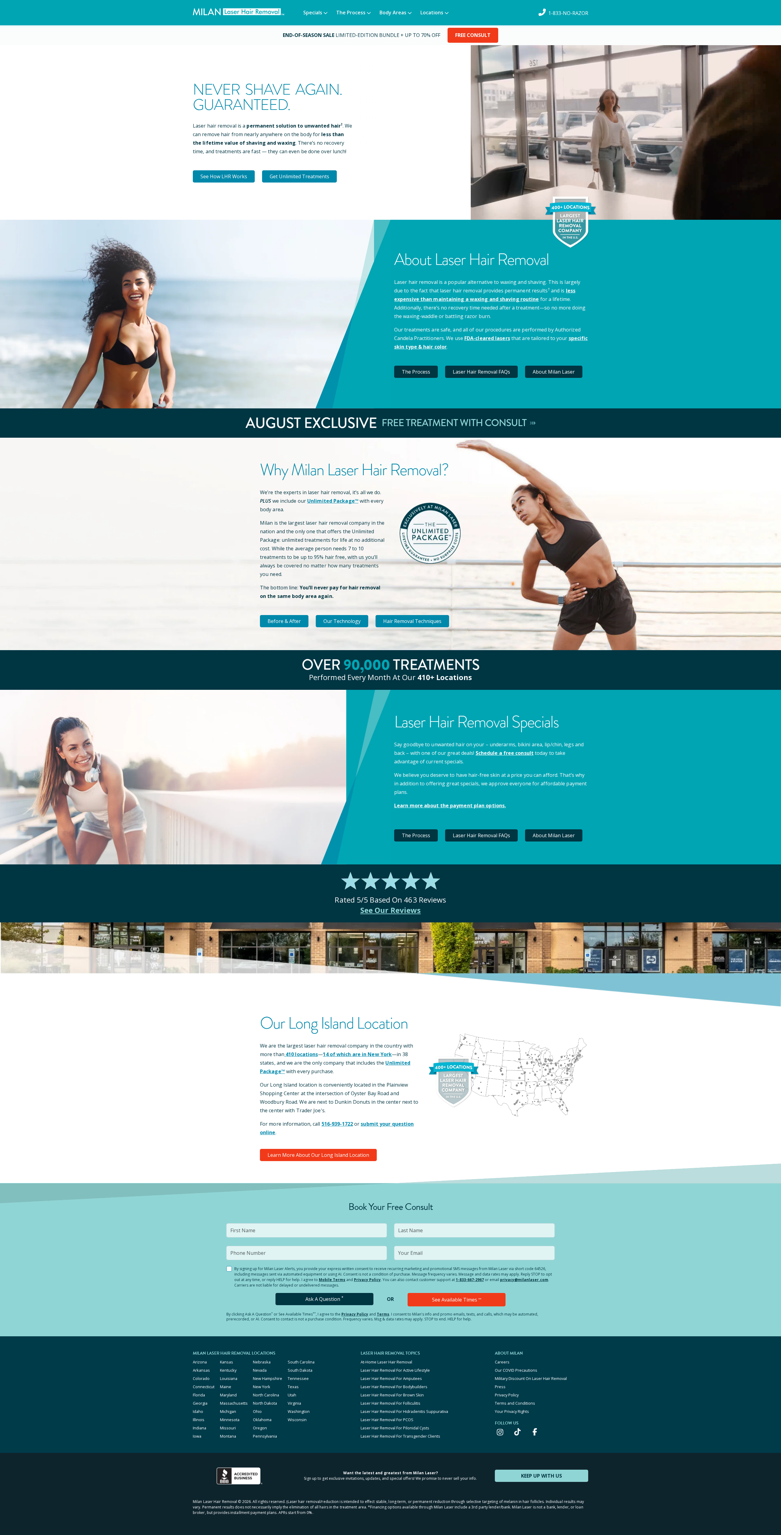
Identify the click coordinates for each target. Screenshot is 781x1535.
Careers (502, 1362)
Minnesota (229, 1419)
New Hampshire (267, 1378)
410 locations (302, 1054)
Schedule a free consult (505, 753)
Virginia (294, 1403)
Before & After (284, 621)
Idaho (198, 1411)
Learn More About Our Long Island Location (318, 1155)
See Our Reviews (390, 910)
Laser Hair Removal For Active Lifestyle (395, 1370)
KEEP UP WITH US (541, 1475)
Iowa (197, 1436)
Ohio (257, 1411)
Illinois (198, 1419)
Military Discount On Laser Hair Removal (531, 1378)
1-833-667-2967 (470, 1279)
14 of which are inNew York (357, 1054)
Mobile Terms (332, 1279)
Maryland (228, 1395)
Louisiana (228, 1378)
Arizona (200, 1362)
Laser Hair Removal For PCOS (387, 1419)
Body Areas (393, 12)
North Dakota (265, 1403)
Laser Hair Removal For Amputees (391, 1378)
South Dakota (300, 1370)
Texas (293, 1386)
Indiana (199, 1428)
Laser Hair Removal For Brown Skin (392, 1395)
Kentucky (228, 1370)
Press (500, 1386)
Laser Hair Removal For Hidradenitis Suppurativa (404, 1411)
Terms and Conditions (515, 1403)
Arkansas (201, 1370)
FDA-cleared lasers (487, 338)
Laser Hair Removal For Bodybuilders (394, 1386)
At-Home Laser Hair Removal (386, 1362)
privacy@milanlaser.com (524, 1279)
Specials (312, 12)
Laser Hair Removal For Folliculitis (390, 1403)
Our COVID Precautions (516, 1370)
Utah (292, 1395)
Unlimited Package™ (332, 501)
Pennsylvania (265, 1436)
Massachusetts (234, 1403)
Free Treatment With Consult (455, 423)
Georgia (200, 1403)
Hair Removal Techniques (412, 621)
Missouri (228, 1428)
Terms (383, 1314)
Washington (299, 1411)
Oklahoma (262, 1419)
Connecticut (203, 1386)
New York (261, 1386)
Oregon (260, 1428)
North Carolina (266, 1395)
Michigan (228, 1411)
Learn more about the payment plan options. (450, 805)
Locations (431, 12)
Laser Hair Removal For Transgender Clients (400, 1436)
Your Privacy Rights (512, 1411)
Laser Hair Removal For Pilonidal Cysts (395, 1428)
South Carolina (301, 1362)
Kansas (226, 1362)
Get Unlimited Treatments (299, 176)
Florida (199, 1395)
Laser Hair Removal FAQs (481, 371)
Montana (228, 1436)
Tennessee (298, 1378)
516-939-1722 (337, 1123)
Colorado (201, 1378)
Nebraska (262, 1362)
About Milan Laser (554, 371)
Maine (225, 1386)
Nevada (260, 1370)
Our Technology (342, 621)
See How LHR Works (223, 176)
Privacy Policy (367, 1279)
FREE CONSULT (473, 35)
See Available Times (456, 1299)
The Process (350, 12)
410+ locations (444, 677)
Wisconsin (297, 1419)
